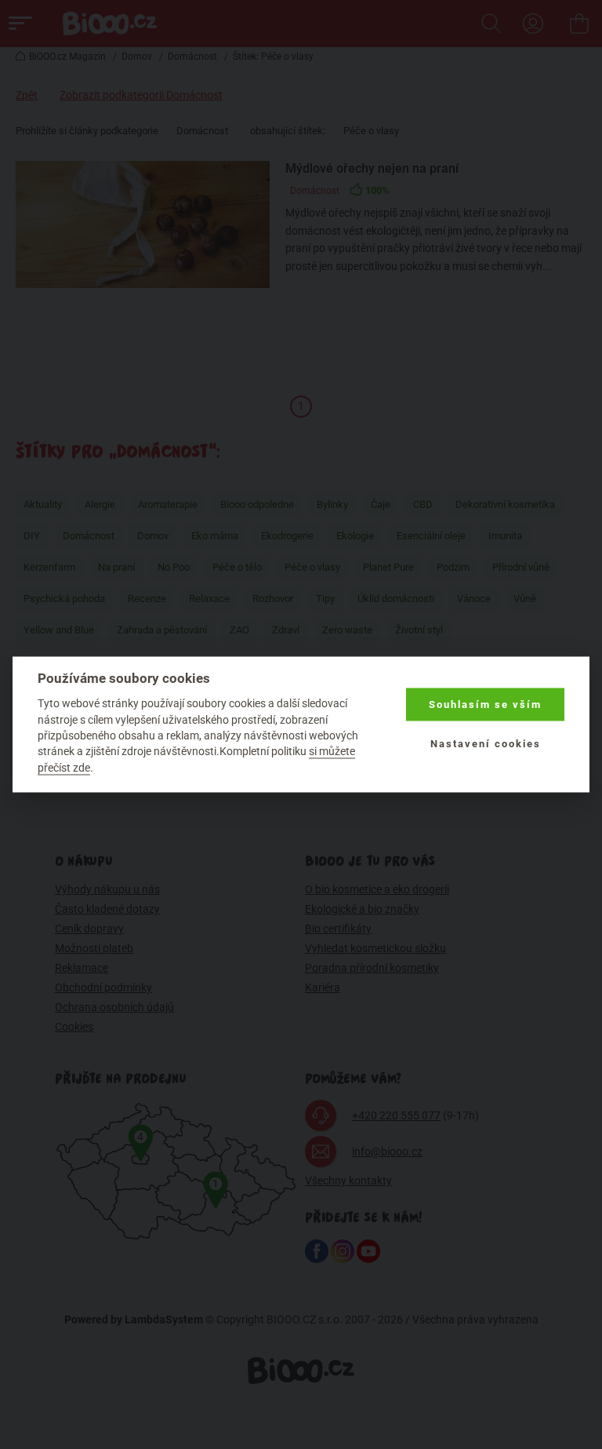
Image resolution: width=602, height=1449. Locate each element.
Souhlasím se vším (485, 704)
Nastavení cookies (485, 744)
